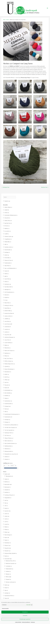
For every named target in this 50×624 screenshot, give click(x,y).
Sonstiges (7, 419)
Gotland (8, 571)
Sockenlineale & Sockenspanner (12, 414)
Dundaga (7, 252)
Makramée (7, 347)
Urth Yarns (8, 435)
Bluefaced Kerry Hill (11, 560)
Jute (6, 505)
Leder (7, 513)
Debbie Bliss (8, 241)
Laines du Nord (8, 316)
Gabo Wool (8, 265)
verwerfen (25, 615)
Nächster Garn (45, 187)
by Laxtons (8, 231)
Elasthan (7, 492)
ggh (6, 276)
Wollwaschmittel (9, 451)
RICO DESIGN (8, 393)
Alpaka (7, 474)
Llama (7, 518)
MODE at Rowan (9, 361)
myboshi (7, 366)
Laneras (7, 332)
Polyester (7, 550)
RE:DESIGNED (8, 390)
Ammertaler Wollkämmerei (11, 215)
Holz (6, 503)
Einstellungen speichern (25, 619)
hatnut (7, 281)
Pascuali (7, 385)
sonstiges (7, 593)
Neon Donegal (8, 534)
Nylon (7, 537)
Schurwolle (8, 558)
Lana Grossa (8, 324)
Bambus (7, 481)
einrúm (7, 255)
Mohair (7, 532)
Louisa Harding (8, 342)
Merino (8, 576)
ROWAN (7, 395)
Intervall (7, 294)
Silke (6, 411)
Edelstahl (7, 489)
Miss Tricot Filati (9, 358)
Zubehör (7, 459)
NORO (7, 374)
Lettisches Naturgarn (10, 337)
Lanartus (7, 329)
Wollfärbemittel (8, 446)
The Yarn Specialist (9, 430)
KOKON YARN (8, 310)
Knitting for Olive (9, 305)
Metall (7, 526)
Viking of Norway (9, 438)
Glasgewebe (8, 497)
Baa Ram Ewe (8, 223)
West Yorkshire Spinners (11, 443)
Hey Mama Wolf (9, 286)
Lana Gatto (8, 321)
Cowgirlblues (8, 239)
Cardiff (7, 233)
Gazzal (7, 270)
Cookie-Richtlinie (18, 622)
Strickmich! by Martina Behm (11, 424)
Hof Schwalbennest (9, 292)
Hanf (6, 500)
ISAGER (7, 297)
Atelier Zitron (8, 220)
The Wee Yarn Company (11, 427)
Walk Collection (9, 440)
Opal (6, 382)
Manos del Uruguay (9, 350)
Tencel (7, 598)
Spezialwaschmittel (9, 595)
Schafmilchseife (9, 403)
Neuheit (7, 201)
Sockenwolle (8, 416)
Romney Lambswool (11, 582)
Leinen (7, 516)
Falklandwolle (9, 568)
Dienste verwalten (5, 608)
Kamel (7, 508)
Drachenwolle (8, 249)
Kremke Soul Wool (9, 313)
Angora (7, 479)
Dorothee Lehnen (9, 247)
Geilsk (6, 273)
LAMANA (7, 318)
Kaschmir (7, 511)
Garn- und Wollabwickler (10, 268)
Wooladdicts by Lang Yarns (11, 454)
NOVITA (7, 377)
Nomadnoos (8, 371)
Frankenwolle (8, 262)
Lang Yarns (8, 334)
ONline (7, 379)
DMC (6, 244)
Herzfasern (8, 284)
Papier (7, 540)
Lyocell (7, 524)
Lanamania (8, 326)
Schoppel (7, 406)
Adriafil (7, 209)
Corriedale (9, 566)
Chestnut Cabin (9, 236)
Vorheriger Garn (5, 187)
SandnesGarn (8, 400)
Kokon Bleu (8, 308)
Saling (6, 398)
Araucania (7, 217)
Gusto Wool (8, 278)
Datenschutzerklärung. (26, 622)
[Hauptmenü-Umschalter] (47, 8)
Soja (6, 590)
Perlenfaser (8, 542)
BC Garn (7, 225)
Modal (7, 529)
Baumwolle (8, 484)
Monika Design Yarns (10, 363)
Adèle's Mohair (8, 207)
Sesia (7, 408)
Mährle (7, 345)
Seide (7, 585)
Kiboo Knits (8, 302)
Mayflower (7, 353)
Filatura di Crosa (9, 260)
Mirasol (7, 355)
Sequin (7, 587)
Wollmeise (7, 448)
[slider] (3, 468)
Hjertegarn (7, 289)
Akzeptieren (25, 612)
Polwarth (8, 579)
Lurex (6, 521)
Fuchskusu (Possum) (10, 495)
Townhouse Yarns (9, 432)
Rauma (7, 387)
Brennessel (7, 487)
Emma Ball (8, 257)
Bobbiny (7, 228)
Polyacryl (7, 545)
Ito (6, 300)
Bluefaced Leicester (11, 563)
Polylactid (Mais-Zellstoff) (11, 553)
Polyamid (8, 548)
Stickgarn (7, 422)
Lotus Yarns (8, 339)
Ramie (7, 556)
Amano (7, 212)
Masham (8, 574)
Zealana (7, 456)
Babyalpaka (9, 476)
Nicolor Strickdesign (9, 369)
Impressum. (33, 622)
